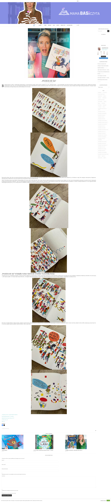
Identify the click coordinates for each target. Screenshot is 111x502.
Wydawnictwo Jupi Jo (101, 131)
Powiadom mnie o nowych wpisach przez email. (9, 493)
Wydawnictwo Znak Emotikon (103, 154)
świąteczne (100, 157)
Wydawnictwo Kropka (102, 133)
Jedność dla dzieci (101, 99)
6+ (45, 79)
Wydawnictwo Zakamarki (102, 152)
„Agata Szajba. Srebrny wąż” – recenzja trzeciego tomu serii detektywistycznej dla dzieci (103, 71)
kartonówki (100, 101)
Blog (54, 25)
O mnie (45, 25)
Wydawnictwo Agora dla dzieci (102, 109)
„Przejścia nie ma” (5, 414)
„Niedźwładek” (4, 450)
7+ (46, 79)
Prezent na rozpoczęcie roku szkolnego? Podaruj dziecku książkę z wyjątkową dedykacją (103, 65)
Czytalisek (105, 92)
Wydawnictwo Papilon (102, 143)
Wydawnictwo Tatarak (102, 148)
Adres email (4, 464)
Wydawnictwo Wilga (101, 150)
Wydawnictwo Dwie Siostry (5, 428)
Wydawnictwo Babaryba (102, 113)
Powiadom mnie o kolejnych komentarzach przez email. (10, 490)
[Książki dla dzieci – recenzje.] (34, 25)
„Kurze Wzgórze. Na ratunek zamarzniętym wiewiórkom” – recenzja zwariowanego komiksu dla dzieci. (103, 77)
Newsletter (63, 25)
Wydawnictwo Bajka (101, 115)
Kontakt (49, 25)
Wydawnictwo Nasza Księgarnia (101, 139)
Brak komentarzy (50, 82)
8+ (47, 79)
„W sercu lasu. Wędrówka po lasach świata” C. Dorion (43, 450)
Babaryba (99, 92)
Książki (40, 25)
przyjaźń (103, 103)
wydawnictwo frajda (101, 127)
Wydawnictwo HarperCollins (103, 129)
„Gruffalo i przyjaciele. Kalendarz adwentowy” (74, 450)
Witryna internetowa (5, 468)
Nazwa (3, 460)
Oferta (57, 25)
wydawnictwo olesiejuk (102, 141)
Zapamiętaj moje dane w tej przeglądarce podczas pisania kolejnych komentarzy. (14, 474)
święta (105, 157)
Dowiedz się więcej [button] (103, 500)
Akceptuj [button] (108, 500)
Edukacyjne (52, 79)
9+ (49, 79)
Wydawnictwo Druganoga (102, 120)
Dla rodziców (69, 25)
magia (99, 103)
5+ (43, 79)
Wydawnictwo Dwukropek (102, 124)
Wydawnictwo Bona (101, 118)
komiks (105, 101)
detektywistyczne (101, 94)
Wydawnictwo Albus (101, 111)
